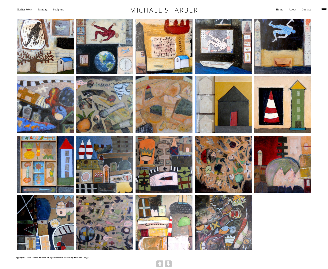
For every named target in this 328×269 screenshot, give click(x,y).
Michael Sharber (164, 10)
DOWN (168, 263)
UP (159, 263)
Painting (42, 9)
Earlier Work (24, 9)
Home (279, 9)
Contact (306, 9)
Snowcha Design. (81, 257)
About (292, 9)
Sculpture (58, 9)
